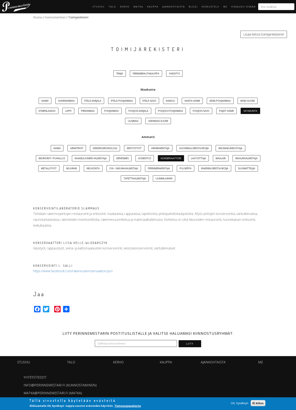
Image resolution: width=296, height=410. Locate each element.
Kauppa (152, 6)
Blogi (193, 6)
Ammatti (148, 137)
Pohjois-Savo (201, 111)
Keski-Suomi (247, 100)
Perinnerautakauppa (146, 73)
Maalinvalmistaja (246, 158)
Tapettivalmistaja (135, 178)
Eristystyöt (134, 148)
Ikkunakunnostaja (230, 148)
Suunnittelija (246, 168)
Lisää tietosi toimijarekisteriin (263, 34)
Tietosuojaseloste (127, 406)
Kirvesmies (122, 158)
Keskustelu (210, 6)
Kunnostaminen (55, 17)
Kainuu (170, 100)
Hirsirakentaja (160, 148)
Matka (138, 6)
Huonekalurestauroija (194, 148)
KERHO (124, 6)
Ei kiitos (258, 403)
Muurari (71, 168)
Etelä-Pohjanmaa (122, 100)
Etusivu (99, 6)
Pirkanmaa (88, 111)
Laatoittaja (198, 158)
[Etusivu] (15, 7)
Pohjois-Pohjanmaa (170, 111)
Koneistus (144, 158)
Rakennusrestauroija (214, 168)
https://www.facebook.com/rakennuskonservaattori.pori (73, 271)
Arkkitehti (76, 148)
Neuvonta (93, 168)
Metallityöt (49, 168)
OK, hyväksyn (239, 403)
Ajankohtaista (173, 6)
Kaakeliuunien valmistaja (91, 158)
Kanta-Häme (192, 100)
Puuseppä (185, 168)
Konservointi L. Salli (53, 266)
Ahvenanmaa (66, 100)
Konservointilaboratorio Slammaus (66, 208)
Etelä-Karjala (92, 100)
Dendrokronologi (105, 148)
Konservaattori (171, 158)
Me (225, 6)
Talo (112, 6)
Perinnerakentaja (159, 168)
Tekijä (119, 73)
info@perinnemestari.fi (44, 385)
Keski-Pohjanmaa (220, 100)
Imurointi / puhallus (52, 158)
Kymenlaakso (47, 111)
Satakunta (250, 111)
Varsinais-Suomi (158, 121)
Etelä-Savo (149, 100)
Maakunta (148, 89)
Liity (190, 343)
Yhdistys (174, 73)
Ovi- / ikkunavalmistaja (123, 168)
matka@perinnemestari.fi (46, 393)
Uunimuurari (164, 178)
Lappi (68, 111)
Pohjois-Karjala (138, 111)
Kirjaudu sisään (243, 6)
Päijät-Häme (226, 111)
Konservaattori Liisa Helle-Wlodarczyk (70, 243)
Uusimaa (133, 121)
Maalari (221, 158)
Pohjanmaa (111, 111)
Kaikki (45, 100)
